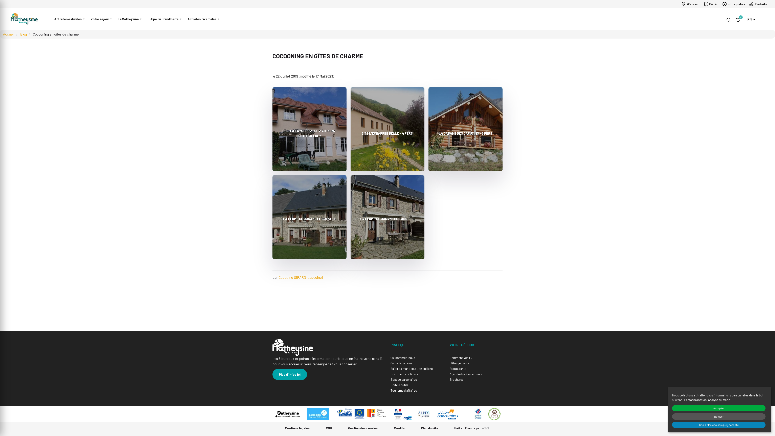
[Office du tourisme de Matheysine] (24, 19)
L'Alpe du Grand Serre (163, 19)
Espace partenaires (404, 379)
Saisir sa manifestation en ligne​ (412, 368)
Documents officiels (404, 374)
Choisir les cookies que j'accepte (719, 425)
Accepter (719, 408)
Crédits (399, 428)
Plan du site (429, 428)
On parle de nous (401, 363)
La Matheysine (128, 19)
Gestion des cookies (363, 428)
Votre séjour (100, 19)
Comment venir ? (461, 357)
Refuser (719, 416)
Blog (23, 34)
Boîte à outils (399, 385)
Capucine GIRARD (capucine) (301, 277)
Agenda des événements (466, 374)
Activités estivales (68, 19)
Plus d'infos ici (290, 374)
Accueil (8, 34)
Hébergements (459, 363)
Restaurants (458, 368)
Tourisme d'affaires (404, 390)
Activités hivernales (202, 19)
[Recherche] (728, 20)
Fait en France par (467, 428)
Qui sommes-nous (403, 357)
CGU (329, 428)
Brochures (457, 379)
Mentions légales (297, 428)
